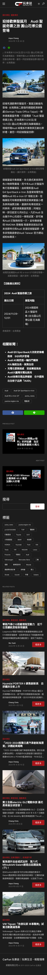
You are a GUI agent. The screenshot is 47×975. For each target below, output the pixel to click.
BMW (19, 540)
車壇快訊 (14, 620)
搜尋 (6, 499)
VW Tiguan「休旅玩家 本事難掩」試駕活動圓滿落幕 (23, 926)
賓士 (32, 570)
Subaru (36, 575)
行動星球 (8, 535)
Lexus (35, 550)
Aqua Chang (14, 38)
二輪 (37, 560)
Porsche (7, 555)
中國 (26, 575)
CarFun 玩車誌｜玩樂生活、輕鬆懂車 (23, 959)
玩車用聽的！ (16, 857)
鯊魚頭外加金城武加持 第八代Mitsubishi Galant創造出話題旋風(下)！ (22, 864)
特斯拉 (18, 555)
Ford (28, 545)
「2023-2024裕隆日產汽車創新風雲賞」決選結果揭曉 (23, 744)
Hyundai (19, 545)
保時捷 (23, 570)
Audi (6, 391)
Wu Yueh (12, 643)
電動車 (27, 401)
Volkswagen (9, 560)
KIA (37, 545)
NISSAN (24, 550)
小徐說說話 (8, 540)
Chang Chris (13, 702)
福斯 (6, 565)
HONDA (7, 545)
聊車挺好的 (17, 565)
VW (15, 550)
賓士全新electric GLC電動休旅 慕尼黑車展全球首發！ (23, 804)
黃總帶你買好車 (10, 570)
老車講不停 (27, 857)
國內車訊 (6, 15)
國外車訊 (6, 620)
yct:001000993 (10, 530)
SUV (28, 535)
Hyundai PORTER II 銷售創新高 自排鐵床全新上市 (23, 685)
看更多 (38, 644)
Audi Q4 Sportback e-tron (24, 391)
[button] (4, 4)
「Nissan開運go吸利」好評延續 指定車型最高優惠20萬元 (28, 441)
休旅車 (29, 540)
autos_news (29, 396)
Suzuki (17, 575)
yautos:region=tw (12, 401)
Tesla (6, 550)
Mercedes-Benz (24, 560)
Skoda (7, 575)
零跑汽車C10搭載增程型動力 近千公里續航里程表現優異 (22, 626)
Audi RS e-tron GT (12, 396)
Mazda (28, 565)
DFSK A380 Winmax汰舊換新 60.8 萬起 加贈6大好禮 (18, 478)
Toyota (18, 535)
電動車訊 (14, 15)
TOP (22, 530)
